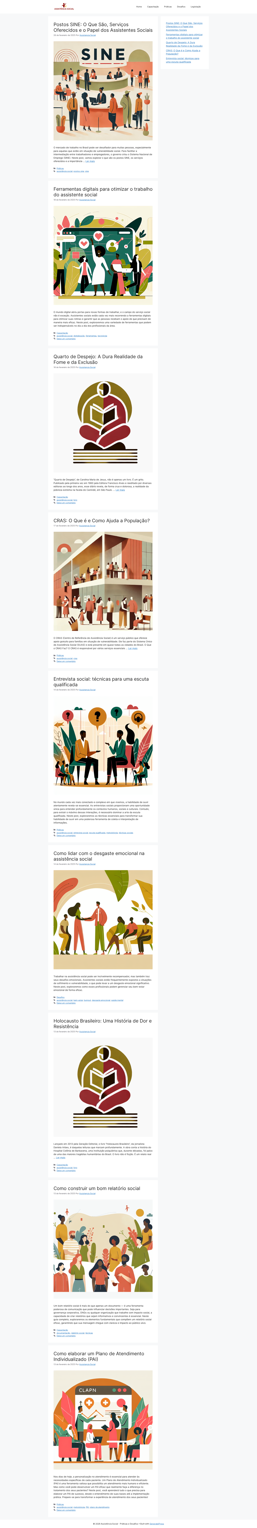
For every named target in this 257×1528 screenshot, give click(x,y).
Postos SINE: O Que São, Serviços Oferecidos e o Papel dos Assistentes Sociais (103, 27)
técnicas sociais (126, 833)
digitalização (79, 336)
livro (75, 500)
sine (87, 171)
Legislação (196, 6)
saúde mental (117, 1000)
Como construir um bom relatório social (97, 1188)
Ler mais (90, 161)
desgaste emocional (101, 1000)
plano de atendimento (99, 1507)
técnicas (89, 1333)
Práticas (168, 6)
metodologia (112, 833)
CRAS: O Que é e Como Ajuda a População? (102, 520)
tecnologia (102, 336)
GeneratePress (157, 1524)
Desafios (181, 6)
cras (75, 658)
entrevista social (80, 833)
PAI (87, 1507)
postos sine (78, 171)
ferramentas (91, 336)
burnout (87, 1000)
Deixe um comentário (66, 339)
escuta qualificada (97, 833)
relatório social (77, 1333)
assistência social (64, 171)
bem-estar (78, 1000)
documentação (63, 1333)
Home (139, 6)
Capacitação (153, 6)
